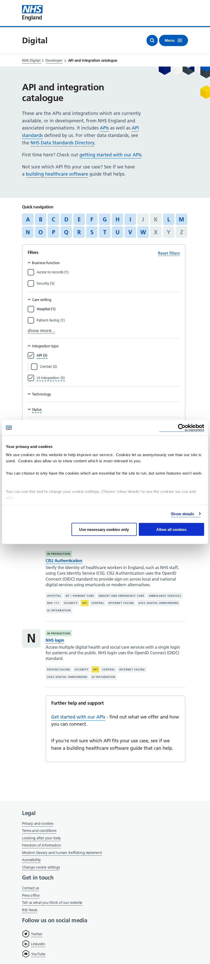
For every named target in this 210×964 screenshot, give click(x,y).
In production (58, 553)
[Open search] (152, 40)
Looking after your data (41, 838)
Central (97, 603)
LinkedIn (38, 944)
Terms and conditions (39, 830)
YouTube (38, 954)
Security (71, 603)
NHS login (55, 640)
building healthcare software (57, 174)
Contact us (30, 888)
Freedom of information (41, 845)
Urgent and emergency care (121, 595)
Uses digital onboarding (158, 603)
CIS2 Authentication (64, 560)
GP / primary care (80, 595)
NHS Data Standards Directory (62, 143)
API (84, 603)
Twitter (36, 934)
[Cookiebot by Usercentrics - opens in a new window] (181, 428)
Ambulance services (165, 595)
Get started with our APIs (78, 717)
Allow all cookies (171, 529)
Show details (182, 513)
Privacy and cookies (37, 823)
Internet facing (121, 603)
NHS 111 (53, 603)
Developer (54, 60)
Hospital (54, 595)
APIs (104, 128)
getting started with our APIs (110, 155)
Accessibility (31, 860)
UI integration (59, 610)
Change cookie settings (41, 867)
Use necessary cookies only (104, 529)
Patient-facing (58, 669)
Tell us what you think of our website (52, 902)
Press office (30, 895)
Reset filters (169, 253)
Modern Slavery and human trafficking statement (62, 853)
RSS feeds (29, 910)
